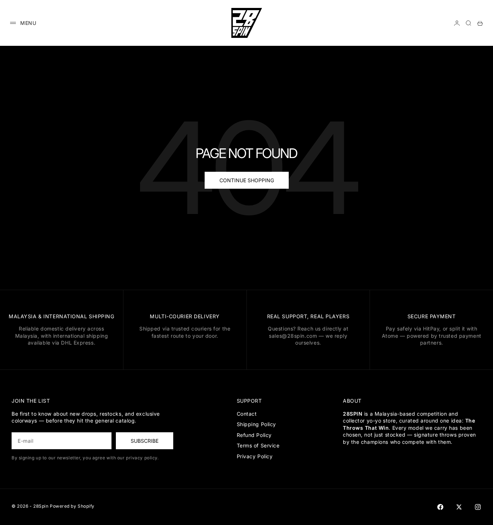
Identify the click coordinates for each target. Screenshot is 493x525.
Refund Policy (254, 435)
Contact (247, 414)
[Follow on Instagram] (477, 507)
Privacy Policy (255, 456)
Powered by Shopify (72, 506)
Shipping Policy (256, 424)
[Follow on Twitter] (459, 507)
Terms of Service (258, 445)
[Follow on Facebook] (440, 507)
